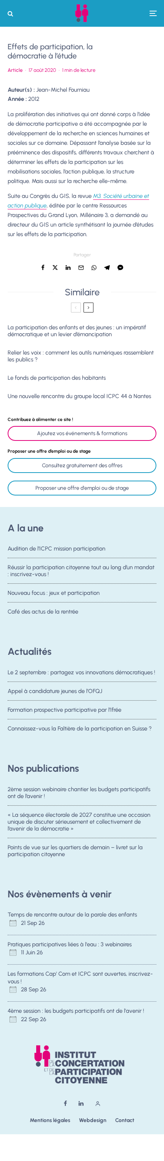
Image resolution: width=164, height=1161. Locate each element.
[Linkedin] (81, 1103)
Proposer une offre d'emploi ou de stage (82, 488)
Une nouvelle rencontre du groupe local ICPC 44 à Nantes (79, 396)
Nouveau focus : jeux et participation (54, 592)
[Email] (81, 267)
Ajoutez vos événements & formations (82, 433)
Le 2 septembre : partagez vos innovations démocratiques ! (81, 672)
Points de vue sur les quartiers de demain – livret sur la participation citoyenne (75, 851)
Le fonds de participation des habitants (57, 377)
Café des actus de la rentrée (43, 611)
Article (15, 70)
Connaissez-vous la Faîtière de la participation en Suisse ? (80, 728)
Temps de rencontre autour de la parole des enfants (72, 914)
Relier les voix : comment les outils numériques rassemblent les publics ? (81, 356)
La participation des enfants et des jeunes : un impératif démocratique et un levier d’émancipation (77, 331)
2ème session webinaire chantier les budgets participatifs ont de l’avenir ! (79, 793)
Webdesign (92, 1120)
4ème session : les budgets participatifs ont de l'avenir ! (76, 1010)
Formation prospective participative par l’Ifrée (64, 709)
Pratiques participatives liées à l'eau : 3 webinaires (70, 944)
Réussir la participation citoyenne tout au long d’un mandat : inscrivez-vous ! (81, 571)
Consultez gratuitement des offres (82, 465)
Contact (124, 1120)
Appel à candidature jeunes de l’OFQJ (55, 691)
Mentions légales (50, 1120)
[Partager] (43, 267)
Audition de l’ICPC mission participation (56, 548)
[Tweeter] (55, 267)
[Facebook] (65, 1103)
